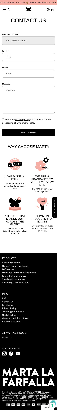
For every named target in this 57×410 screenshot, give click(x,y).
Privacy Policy (9, 308)
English (46, 407)
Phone (5, 67)
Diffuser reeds (9, 269)
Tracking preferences (13, 311)
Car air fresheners (11, 262)
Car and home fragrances (15, 266)
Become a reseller (11, 321)
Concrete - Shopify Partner (24, 400)
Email (5, 51)
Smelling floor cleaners (13, 279)
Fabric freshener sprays (14, 275)
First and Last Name (11, 34)
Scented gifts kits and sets (15, 282)
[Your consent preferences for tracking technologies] (52, 405)
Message (6, 84)
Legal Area (7, 305)
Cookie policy (9, 314)
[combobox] (47, 407)
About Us (7, 337)
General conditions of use (15, 318)
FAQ (4, 298)
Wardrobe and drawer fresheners (19, 272)
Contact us (7, 301)
